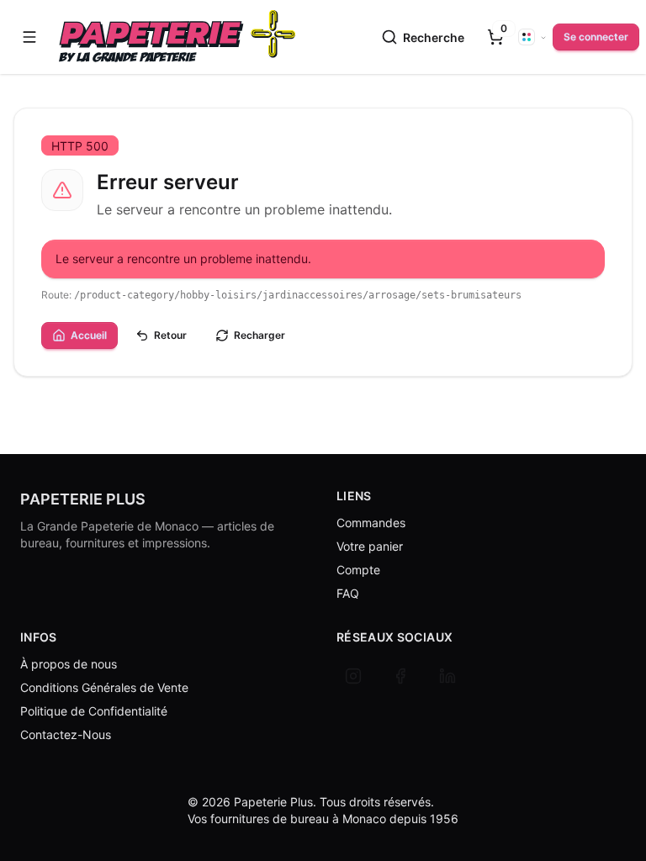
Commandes (370, 522)
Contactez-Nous (65, 734)
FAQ (347, 593)
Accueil (89, 335)
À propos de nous (68, 664)
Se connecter (596, 36)
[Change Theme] (532, 37)
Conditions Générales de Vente (104, 687)
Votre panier (369, 546)
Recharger (259, 335)
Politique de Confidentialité (93, 711)
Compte (358, 570)
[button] (29, 37)
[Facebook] (400, 676)
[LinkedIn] (447, 676)
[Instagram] (353, 676)
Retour (170, 335)
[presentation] (495, 37)
